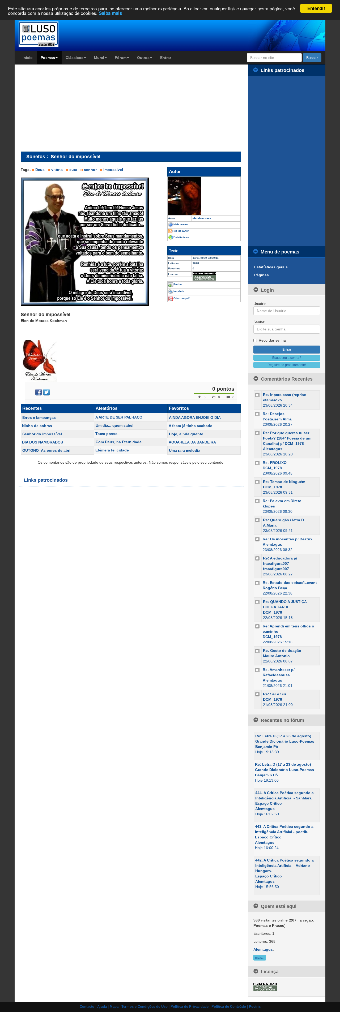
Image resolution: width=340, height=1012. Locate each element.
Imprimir (178, 291)
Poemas (48, 57)
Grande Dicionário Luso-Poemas (284, 741)
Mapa (114, 1007)
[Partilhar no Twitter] (46, 392)
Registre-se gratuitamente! (286, 365)
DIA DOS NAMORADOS (42, 442)
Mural (99, 57)
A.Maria (270, 525)
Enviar (177, 284)
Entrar (165, 57)
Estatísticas (181, 237)
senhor (90, 169)
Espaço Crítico (268, 803)
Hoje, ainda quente (186, 434)
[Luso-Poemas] (53, 34)
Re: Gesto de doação (282, 650)
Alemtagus (272, 449)
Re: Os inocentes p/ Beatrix (287, 539)
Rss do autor (180, 230)
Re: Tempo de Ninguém (284, 482)
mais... (259, 957)
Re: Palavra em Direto (282, 501)
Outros (143, 57)
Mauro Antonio (276, 656)
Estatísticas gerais (271, 267)
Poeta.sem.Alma (277, 419)
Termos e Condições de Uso (144, 1007)
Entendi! (316, 8)
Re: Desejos (273, 414)
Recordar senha (272, 340)
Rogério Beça (275, 588)
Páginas (261, 275)
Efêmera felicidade (112, 450)
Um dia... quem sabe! (115, 425)
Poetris (255, 1007)
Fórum (120, 57)
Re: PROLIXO (275, 462)
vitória (57, 169)
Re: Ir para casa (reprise (284, 395)
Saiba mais (110, 13)
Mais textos (180, 224)
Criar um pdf (181, 298)
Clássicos (74, 57)
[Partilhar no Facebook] (38, 392)
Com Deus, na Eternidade (119, 442)
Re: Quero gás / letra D (283, 520)
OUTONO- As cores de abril (46, 450)
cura (73, 169)
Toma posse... (108, 434)
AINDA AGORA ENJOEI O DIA (195, 417)
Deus (40, 169)
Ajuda (102, 1007)
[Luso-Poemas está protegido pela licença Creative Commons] (265, 986)
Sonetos (35, 156)
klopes (269, 506)
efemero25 (272, 400)
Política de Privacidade (190, 1007)
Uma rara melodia (184, 450)
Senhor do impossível (42, 434)
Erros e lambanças (39, 417)
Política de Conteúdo (228, 1007)
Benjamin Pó (266, 746)
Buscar (312, 57)
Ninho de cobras (37, 426)
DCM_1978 (272, 468)
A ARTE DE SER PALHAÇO (118, 417)
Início (28, 57)
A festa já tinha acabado (190, 426)
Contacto (87, 1007)
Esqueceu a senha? (286, 358)
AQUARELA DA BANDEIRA (192, 442)
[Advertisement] (65, 108)
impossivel (113, 169)
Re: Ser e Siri (274, 694)
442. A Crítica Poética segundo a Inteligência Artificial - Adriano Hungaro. (284, 865)
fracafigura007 (276, 569)
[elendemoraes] (204, 196)
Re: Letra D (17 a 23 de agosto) (283, 736)
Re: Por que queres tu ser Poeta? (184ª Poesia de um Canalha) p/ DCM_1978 (287, 438)
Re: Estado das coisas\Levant (290, 582)
